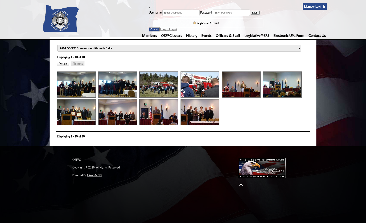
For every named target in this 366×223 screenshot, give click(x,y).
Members (149, 35)
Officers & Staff (228, 35)
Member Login (313, 6)
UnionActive (94, 175)
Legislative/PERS (257, 35)
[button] (63, 63)
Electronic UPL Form (289, 35)
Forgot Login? (168, 29)
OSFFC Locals (171, 35)
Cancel (154, 29)
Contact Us (317, 35)
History (191, 35)
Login (255, 12)
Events (206, 35)
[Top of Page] (241, 184)
